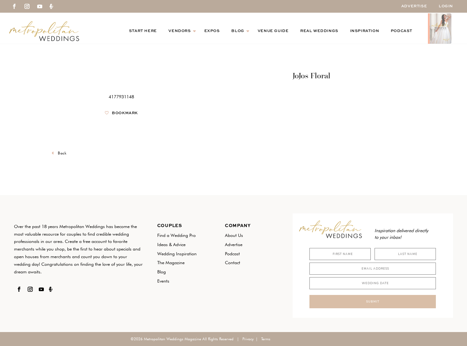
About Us (234, 235)
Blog (237, 31)
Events (163, 281)
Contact (232, 262)
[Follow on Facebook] (14, 6)
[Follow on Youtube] (40, 6)
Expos (212, 31)
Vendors (179, 31)
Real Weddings (319, 31)
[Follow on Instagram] (27, 6)
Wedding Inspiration (177, 253)
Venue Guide (273, 31)
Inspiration (364, 31)
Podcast (401, 31)
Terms (265, 338)
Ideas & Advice (171, 244)
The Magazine (171, 262)
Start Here (143, 31)
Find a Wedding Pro (176, 235)
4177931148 (121, 96)
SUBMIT (372, 302)
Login (446, 6)
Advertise (414, 6)
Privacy (248, 338)
